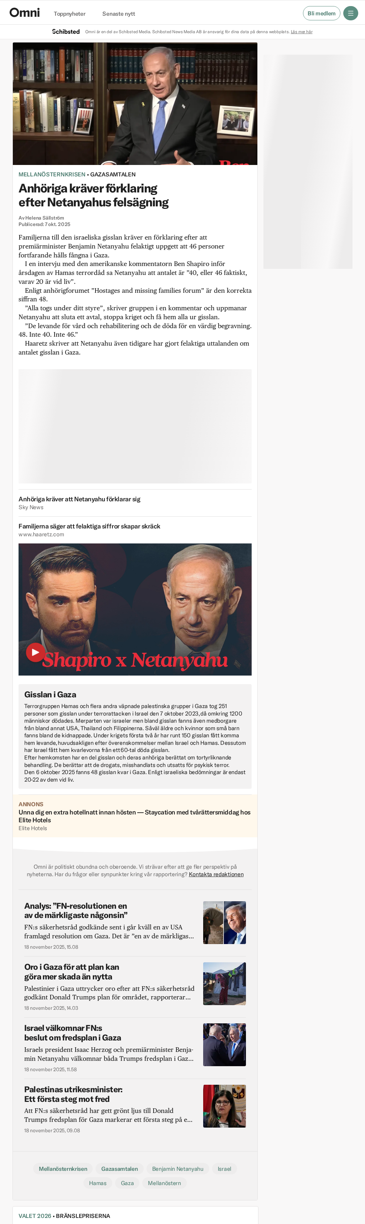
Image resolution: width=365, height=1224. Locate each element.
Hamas (97, 1183)
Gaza (127, 1183)
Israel (224, 1168)
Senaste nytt (118, 14)
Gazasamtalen (113, 174)
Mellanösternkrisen (52, 174)
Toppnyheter (69, 14)
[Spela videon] (35, 654)
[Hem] (25, 12)
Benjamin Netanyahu (178, 1168)
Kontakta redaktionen (216, 874)
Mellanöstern (164, 1183)
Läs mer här (302, 31)
